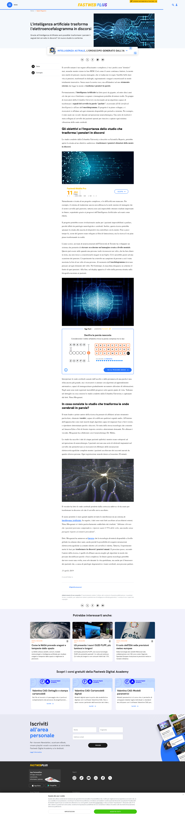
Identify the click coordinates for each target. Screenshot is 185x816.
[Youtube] (89, 778)
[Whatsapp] (96, 778)
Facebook (92, 59)
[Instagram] (74, 778)
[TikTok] (81, 778)
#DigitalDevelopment (75, 587)
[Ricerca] (173, 4)
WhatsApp (97, 59)
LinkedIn (82, 59)
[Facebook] (103, 778)
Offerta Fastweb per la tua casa (143, 1)
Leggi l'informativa (36, 752)
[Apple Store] (36, 785)
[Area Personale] (176, 5)
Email (102, 59)
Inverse (91, 538)
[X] (110, 778)
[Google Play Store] (52, 785)
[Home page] (92, 4)
